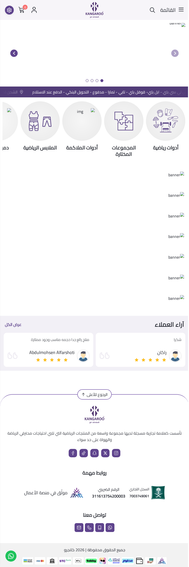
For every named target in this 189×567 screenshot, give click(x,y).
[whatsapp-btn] (10, 556)
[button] (101, 80)
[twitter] (105, 453)
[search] (152, 10)
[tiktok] (83, 453)
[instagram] (116, 453)
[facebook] (73, 453)
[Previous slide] (175, 53)
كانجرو (69, 549)
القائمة (168, 10)
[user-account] (34, 10)
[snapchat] (94, 453)
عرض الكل (13, 324)
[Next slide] (14, 53)
